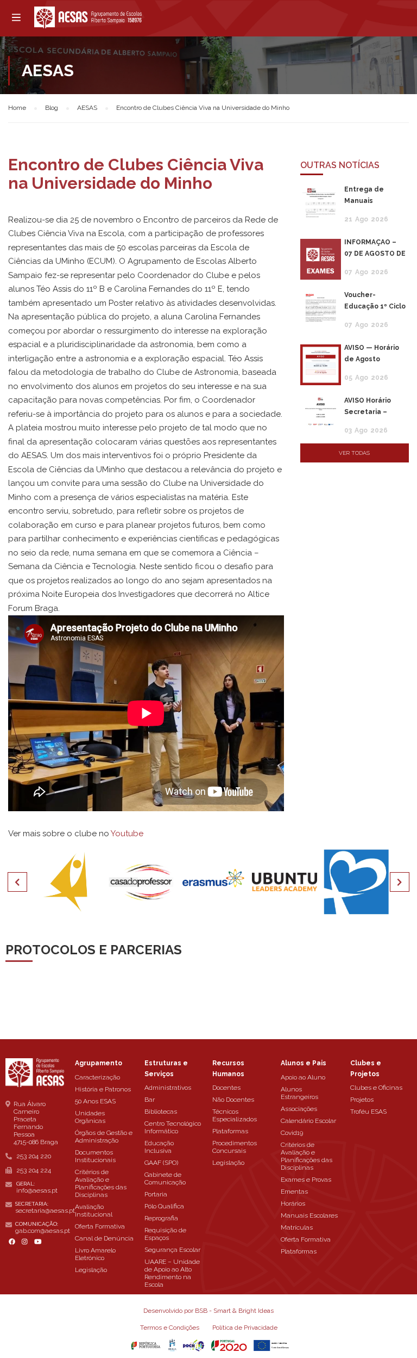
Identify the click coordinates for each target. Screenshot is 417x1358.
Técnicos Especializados (234, 1115)
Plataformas (230, 1131)
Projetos (362, 1099)
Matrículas (297, 1227)
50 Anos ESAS (95, 1101)
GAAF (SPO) (161, 1162)
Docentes (226, 1087)
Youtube (127, 833)
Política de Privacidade (244, 1327)
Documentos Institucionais (95, 1156)
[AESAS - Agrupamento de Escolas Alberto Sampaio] (88, 17)
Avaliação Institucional (93, 1210)
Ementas (294, 1191)
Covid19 (292, 1133)
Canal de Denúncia (104, 1238)
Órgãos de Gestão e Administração (103, 1136)
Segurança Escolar (172, 1250)
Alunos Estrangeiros (299, 1093)
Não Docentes (233, 1099)
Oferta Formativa (100, 1226)
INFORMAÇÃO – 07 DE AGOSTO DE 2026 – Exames (375, 253)
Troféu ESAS (368, 1111)
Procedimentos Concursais (234, 1147)
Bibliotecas (160, 1111)
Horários (293, 1203)
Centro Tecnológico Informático (172, 1127)
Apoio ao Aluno (303, 1077)
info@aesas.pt (37, 1190)
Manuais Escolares (309, 1215)
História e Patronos (103, 1089)
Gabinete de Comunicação (165, 1178)
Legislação (91, 1270)
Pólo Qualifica (164, 1206)
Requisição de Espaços (165, 1234)
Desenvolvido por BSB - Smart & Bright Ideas (208, 1310)
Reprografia (161, 1218)
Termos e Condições (169, 1327)
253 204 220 (33, 1156)
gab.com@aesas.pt (42, 1230)
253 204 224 (33, 1170)
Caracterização (97, 1077)
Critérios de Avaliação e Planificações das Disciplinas (101, 1183)
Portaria (155, 1194)
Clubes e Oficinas (376, 1087)
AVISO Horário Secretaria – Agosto (367, 412)
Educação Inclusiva (159, 1147)
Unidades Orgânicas (90, 1117)
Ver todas (354, 453)
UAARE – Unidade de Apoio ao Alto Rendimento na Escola (172, 1273)
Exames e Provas (306, 1179)
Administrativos (167, 1087)
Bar (149, 1099)
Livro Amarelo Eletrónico (95, 1254)
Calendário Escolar (308, 1121)
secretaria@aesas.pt (45, 1210)
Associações (299, 1109)
